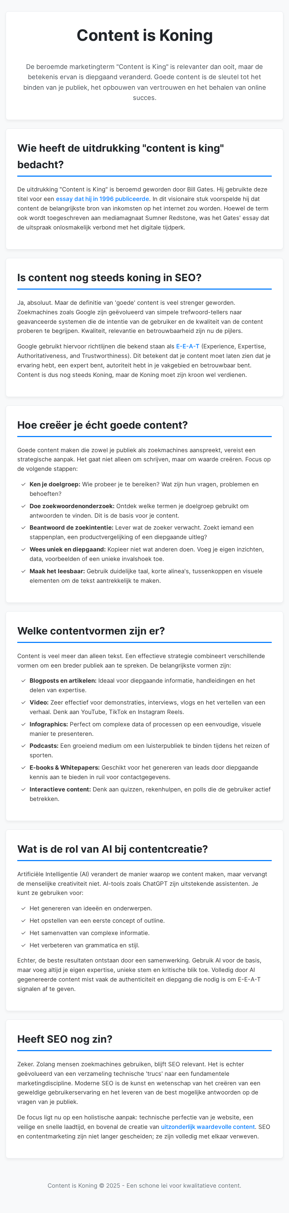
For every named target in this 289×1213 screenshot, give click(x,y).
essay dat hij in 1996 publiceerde (102, 198)
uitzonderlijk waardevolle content (208, 1126)
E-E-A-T (187, 346)
